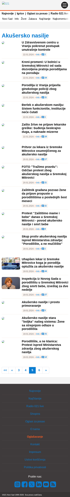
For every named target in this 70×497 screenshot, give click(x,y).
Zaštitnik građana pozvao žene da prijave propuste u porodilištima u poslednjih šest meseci (44, 195)
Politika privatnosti (35, 467)
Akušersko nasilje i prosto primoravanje (41, 304)
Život (23, 18)
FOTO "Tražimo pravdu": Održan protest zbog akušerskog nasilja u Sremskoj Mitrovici (44, 172)
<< (5, 370)
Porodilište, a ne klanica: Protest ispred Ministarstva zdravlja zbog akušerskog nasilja (41, 347)
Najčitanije (44, 18)
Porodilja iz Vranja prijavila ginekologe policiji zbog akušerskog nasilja (41, 88)
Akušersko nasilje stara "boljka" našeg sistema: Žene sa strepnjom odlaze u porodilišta (43, 323)
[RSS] (53, 484)
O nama (35, 429)
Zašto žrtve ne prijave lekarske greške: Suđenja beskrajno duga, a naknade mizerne (44, 128)
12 (45, 357)
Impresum (35, 452)
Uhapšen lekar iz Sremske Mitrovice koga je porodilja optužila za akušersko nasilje (43, 262)
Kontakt (35, 444)
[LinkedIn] (38, 484)
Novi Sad (7, 18)
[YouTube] (46, 484)
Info (17, 18)
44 (45, 271)
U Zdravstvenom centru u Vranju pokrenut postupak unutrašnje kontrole (40, 46)
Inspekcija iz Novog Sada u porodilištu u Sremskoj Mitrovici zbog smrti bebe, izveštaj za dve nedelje (45, 284)
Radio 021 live (60, 13)
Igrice (20, 13)
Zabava (33, 18)
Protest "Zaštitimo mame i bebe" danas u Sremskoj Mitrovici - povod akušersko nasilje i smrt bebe (42, 219)
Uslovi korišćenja (35, 459)
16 (45, 78)
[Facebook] (24, 484)
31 (45, 334)
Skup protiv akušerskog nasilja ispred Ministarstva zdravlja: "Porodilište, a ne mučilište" (44, 240)
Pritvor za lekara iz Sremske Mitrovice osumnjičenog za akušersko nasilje (42, 150)
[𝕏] (31, 484)
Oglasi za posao (37, 13)
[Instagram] (17, 484)
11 (45, 97)
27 (45, 295)
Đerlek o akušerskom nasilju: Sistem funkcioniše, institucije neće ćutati (44, 108)
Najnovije (8, 13)
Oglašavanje (35, 436)
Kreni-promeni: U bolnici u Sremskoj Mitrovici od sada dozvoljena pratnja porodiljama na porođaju (44, 67)
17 (45, 159)
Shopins (35, 413)
